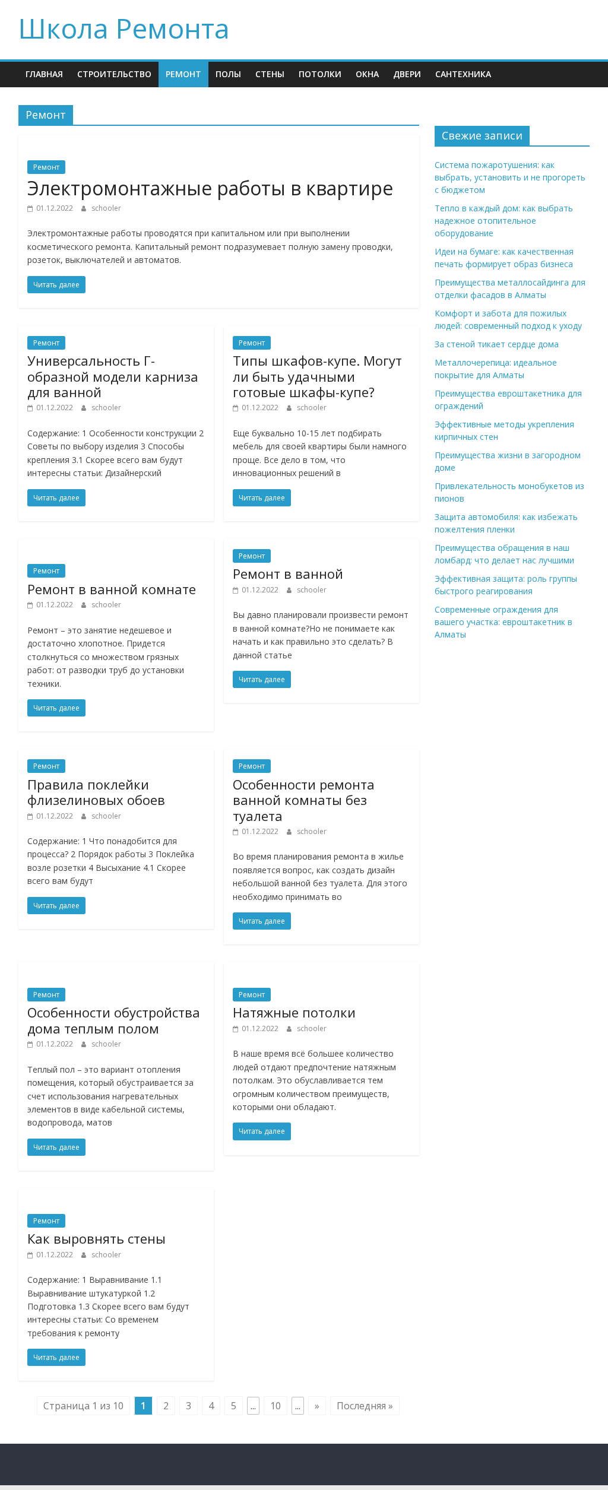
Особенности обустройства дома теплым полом (113, 1019)
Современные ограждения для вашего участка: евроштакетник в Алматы (503, 622)
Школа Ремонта (124, 27)
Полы (228, 74)
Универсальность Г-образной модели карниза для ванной (112, 376)
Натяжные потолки (294, 1012)
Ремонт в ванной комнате (111, 589)
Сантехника (463, 74)
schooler (106, 208)
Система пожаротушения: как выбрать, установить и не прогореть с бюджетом (510, 177)
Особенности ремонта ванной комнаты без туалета (304, 800)
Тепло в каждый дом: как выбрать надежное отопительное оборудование (504, 220)
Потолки (320, 74)
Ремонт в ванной (288, 573)
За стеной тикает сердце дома (497, 344)
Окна (367, 74)
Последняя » (365, 1405)
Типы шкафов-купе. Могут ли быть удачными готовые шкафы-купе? (317, 376)
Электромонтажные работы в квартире (210, 188)
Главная (44, 74)
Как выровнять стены (96, 1238)
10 (275, 1405)
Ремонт (183, 74)
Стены (269, 74)
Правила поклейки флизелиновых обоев (96, 792)
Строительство (114, 74)
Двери (407, 74)
